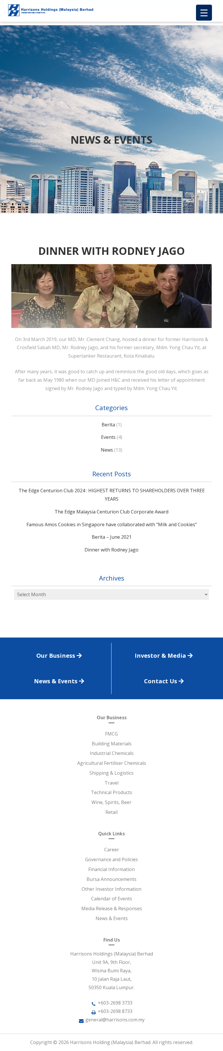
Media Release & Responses (111, 908)
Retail (111, 812)
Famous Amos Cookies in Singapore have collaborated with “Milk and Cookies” (111, 524)
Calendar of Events (111, 898)
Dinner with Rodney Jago (111, 550)
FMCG (111, 734)
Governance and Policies (111, 859)
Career (111, 849)
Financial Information (111, 869)
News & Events (112, 918)
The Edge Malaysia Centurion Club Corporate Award (111, 512)
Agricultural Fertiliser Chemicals (111, 763)
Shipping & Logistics (111, 773)
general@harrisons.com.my (115, 1019)
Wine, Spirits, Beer (111, 802)
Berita (108, 424)
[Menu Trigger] (204, 13)
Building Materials (112, 743)
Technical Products (111, 792)
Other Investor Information (111, 889)
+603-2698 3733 (115, 1003)
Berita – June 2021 (112, 537)
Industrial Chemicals (112, 753)
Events (108, 437)
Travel (111, 783)
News (107, 450)
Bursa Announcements (111, 879)
